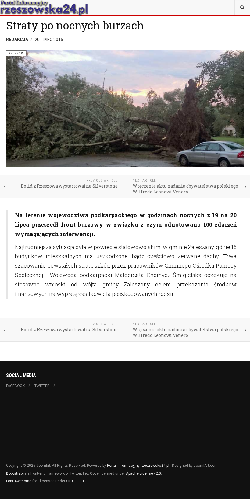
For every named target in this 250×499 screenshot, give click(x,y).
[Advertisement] (117, 417)
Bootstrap (14, 473)
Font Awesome (18, 481)
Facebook (15, 386)
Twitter (42, 386)
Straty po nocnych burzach (75, 25)
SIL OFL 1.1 (75, 481)
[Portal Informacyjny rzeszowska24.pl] (44, 7)
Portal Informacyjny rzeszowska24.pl (138, 465)
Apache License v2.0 (143, 473)
